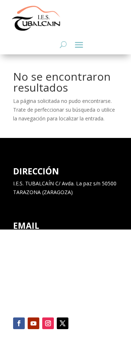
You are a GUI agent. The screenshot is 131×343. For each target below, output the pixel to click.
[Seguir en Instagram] (48, 323)
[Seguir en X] (62, 323)
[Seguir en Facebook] (19, 323)
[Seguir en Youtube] (33, 323)
